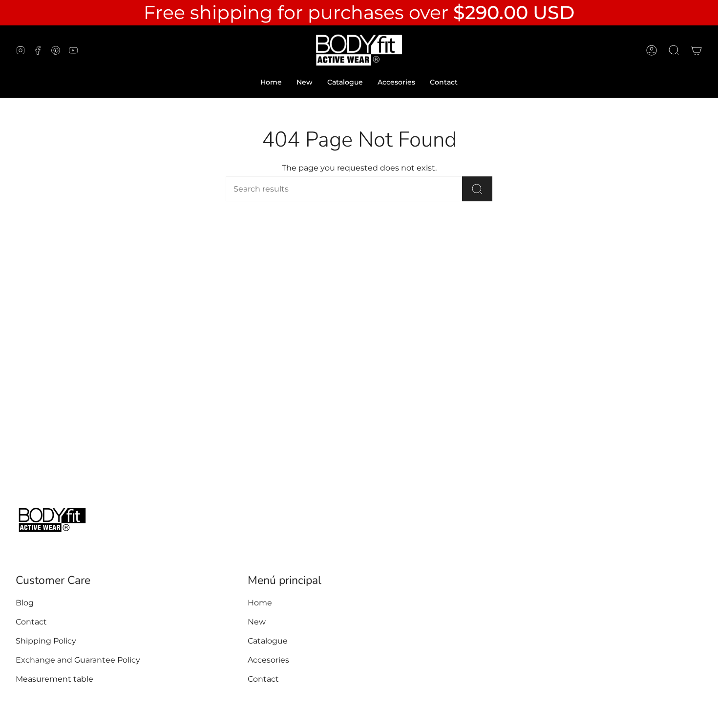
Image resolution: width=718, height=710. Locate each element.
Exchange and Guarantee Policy (78, 660)
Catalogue (268, 640)
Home (260, 602)
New (257, 621)
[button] (674, 50)
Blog (25, 602)
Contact (31, 621)
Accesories (268, 660)
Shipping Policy (46, 640)
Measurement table (54, 679)
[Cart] (696, 50)
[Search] (477, 188)
